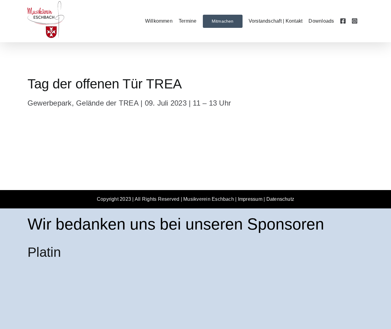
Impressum (250, 199)
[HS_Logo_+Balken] (73, 273)
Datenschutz (280, 199)
